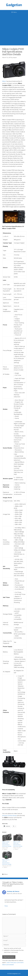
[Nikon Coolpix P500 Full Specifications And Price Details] (18, 837)
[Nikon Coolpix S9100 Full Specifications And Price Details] (7, 837)
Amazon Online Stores (9, 815)
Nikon (4, 81)
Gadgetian (14, 5)
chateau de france (13, 891)
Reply (6, 906)
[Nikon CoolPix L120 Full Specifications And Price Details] (7, 855)
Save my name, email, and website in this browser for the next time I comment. (14, 950)
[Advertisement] (14, 29)
